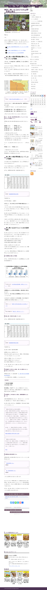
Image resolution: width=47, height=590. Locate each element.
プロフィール (10, 6)
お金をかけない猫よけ (35, 65)
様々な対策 (17, 507)
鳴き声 (32, 88)
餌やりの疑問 (34, 56)
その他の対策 (34, 67)
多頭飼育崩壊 (34, 31)
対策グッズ (36, 6)
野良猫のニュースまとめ (36, 47)
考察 (20, 507)
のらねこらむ (5, 2)
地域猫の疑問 (34, 28)
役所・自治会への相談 (35, 75)
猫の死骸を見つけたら (35, 37)
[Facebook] (13, 503)
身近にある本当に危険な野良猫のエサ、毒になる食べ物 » (19, 512)
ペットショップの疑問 (35, 21)
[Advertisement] (16, 523)
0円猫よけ (33, 5)
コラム (41, 5)
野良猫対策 (17, 6)
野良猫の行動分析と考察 (36, 53)
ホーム (6, 5)
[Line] (16, 503)
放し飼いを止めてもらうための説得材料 (15, 52)
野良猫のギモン (34, 45)
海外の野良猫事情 (35, 35)
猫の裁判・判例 (34, 39)
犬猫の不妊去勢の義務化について (16, 99)
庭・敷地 (21, 5)
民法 (6, 449)
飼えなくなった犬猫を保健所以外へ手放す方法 (36, 128)
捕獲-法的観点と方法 (35, 33)
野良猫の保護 (34, 82)
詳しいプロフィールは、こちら (15, 565)
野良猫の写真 (34, 51)
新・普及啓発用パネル (11, 470)
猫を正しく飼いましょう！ (18, 311)
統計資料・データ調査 (35, 41)
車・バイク (25, 6)
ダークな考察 (34, 19)
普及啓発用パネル (10, 463)
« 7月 (31, 108)
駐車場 (29, 5)
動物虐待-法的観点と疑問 (36, 25)
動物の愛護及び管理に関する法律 (12, 433)
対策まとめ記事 (14, 6)
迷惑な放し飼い (34, 43)
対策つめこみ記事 (33, 59)
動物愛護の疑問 (34, 23)
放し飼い (7, 13)
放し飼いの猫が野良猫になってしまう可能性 (16, 50)
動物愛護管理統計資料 (13, 194)
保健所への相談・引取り (36, 69)
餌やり (32, 84)
